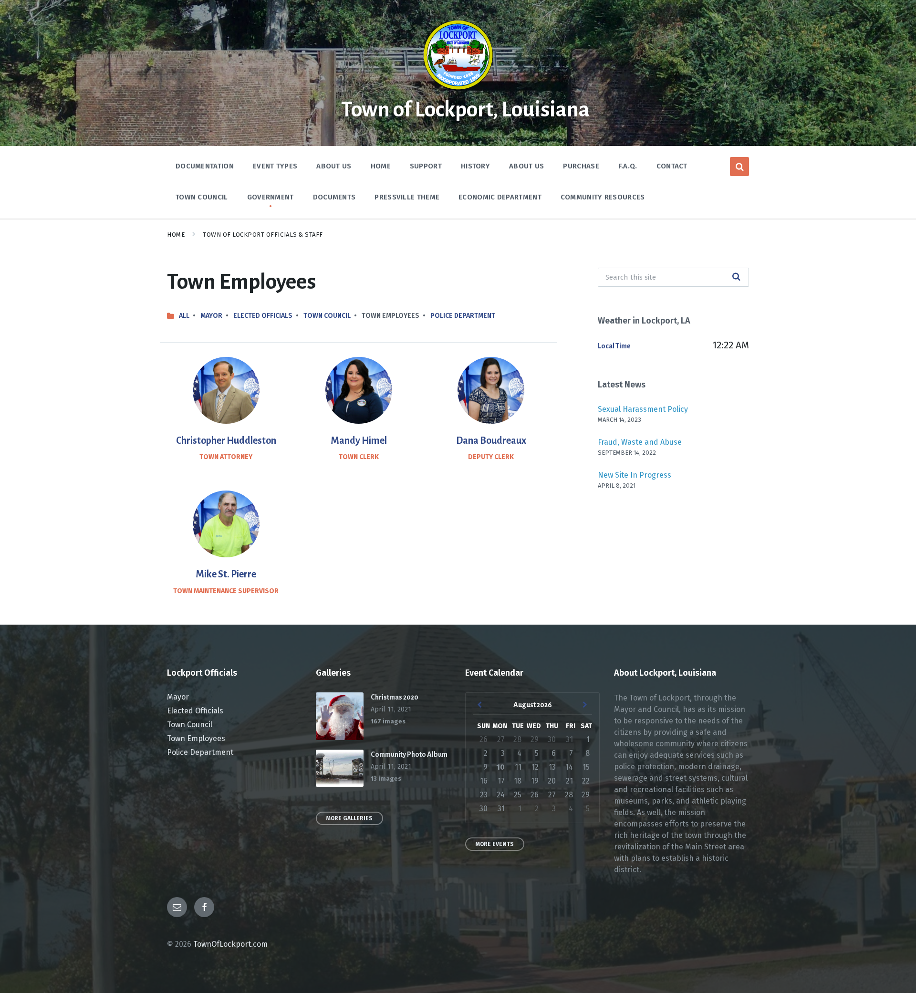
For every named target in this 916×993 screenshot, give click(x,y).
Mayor (211, 316)
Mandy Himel (359, 440)
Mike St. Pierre (226, 574)
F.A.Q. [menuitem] (627, 166)
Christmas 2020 (394, 697)
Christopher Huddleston (226, 440)
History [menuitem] (475, 166)
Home (176, 234)
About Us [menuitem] (333, 166)
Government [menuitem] (270, 197)
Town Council (327, 316)
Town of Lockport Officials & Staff (263, 234)
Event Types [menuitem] (275, 166)
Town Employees (196, 738)
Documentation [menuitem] (205, 166)
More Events (495, 844)
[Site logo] (458, 88)
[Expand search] (739, 166)
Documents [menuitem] (334, 197)
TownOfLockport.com (230, 944)
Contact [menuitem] (671, 166)
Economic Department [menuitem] (499, 197)
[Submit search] (736, 277)
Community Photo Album (409, 754)
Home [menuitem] (381, 166)
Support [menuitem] (426, 166)
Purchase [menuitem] (581, 166)
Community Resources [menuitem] (603, 197)
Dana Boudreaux (491, 440)
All (184, 316)
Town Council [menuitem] (202, 197)
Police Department (462, 316)
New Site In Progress (634, 475)
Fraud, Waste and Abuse (640, 442)
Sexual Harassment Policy (643, 409)
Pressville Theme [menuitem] (407, 197)
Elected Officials (262, 316)
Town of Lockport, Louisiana (465, 109)
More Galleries (349, 818)
